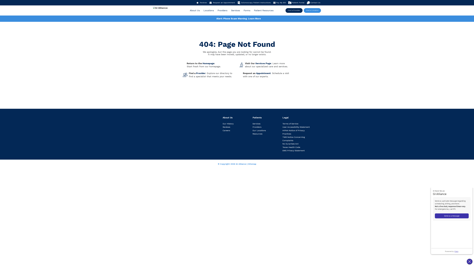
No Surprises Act (290, 144)
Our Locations (259, 130)
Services (235, 10)
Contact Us (315, 3)
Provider (201, 73)
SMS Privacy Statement (293, 150)
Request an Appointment (224, 3)
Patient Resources (264, 10)
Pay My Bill (281, 3)
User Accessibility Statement (296, 127)
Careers (226, 130)
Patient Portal (298, 3)
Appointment (263, 73)
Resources (257, 134)
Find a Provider (294, 10)
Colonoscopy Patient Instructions (256, 3)
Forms (247, 10)
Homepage (208, 63)
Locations (209, 10)
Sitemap (252, 164)
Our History (228, 124)
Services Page (263, 63)
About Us (195, 10)
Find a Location (312, 10)
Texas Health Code (291, 147)
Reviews (203, 3)
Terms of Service (290, 124)
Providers (222, 10)
